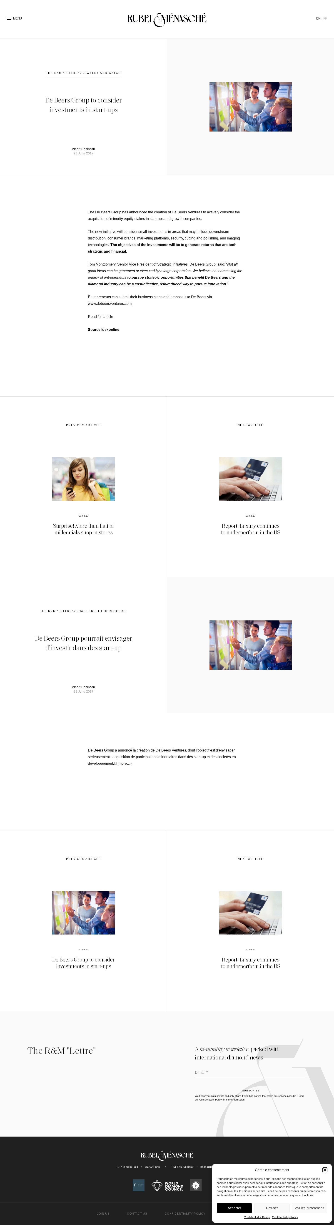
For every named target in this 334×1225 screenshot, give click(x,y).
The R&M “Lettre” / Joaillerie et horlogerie (83, 611)
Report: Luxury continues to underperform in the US (250, 529)
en (318, 18)
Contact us (137, 1213)
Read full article (100, 317)
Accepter (234, 1208)
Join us (103, 1213)
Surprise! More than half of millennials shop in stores (83, 529)
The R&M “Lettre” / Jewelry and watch (83, 73)
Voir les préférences (309, 1208)
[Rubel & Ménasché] (167, 18)
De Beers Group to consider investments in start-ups (83, 962)
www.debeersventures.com (110, 303)
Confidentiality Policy (257, 1217)
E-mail (201, 1073)
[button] (325, 1170)
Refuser (272, 1208)
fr (325, 18)
